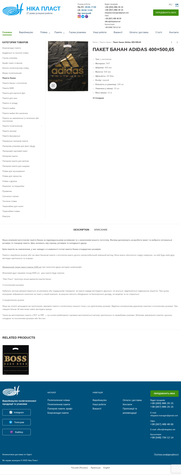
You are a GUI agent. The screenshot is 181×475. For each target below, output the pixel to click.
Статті (159, 32)
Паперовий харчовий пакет (15, 151)
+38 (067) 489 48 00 (113, 18)
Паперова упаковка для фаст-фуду (18, 146)
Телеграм (19, 422)
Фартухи (6, 216)
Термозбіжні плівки (11, 211)
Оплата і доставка (138, 32)
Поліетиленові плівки (59, 400)
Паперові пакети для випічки (15, 161)
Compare (99, 98)
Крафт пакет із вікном (12, 63)
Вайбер (19, 432)
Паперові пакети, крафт (60, 408)
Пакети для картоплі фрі (13, 93)
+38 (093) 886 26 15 (114, 7)
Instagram (19, 412)
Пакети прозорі (9, 131)
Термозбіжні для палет (12, 206)
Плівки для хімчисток (12, 176)
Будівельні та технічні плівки (15, 53)
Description (81, 230)
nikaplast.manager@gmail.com (117, 13)
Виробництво (26, 32)
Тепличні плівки (9, 201)
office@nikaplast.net (112, 22)
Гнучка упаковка (77, 32)
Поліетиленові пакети (59, 404)
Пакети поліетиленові (12, 126)
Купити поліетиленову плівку (15, 68)
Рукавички (7, 191)
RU (170, 4)
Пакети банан (105, 42)
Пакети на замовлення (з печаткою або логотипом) (20, 119)
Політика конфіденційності (166, 454)
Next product (177, 42)
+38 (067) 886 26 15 (114, 10)
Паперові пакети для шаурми (16, 166)
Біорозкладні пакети (11, 48)
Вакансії (118, 32)
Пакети (58, 32)
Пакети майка (8, 108)
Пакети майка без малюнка (15, 113)
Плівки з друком (9, 181)
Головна (7, 32)
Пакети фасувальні (11, 136)
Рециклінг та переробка (13, 186)
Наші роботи (99, 32)
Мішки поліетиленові (11, 73)
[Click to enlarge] (53, 85)
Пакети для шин (9, 98)
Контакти (174, 32)
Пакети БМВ (8, 88)
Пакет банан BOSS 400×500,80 (16, 356)
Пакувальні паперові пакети (15, 141)
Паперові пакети (10, 156)
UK (177, 4)
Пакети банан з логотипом (14, 83)
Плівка (43, 32)
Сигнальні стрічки (10, 196)
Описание (100, 230)
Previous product (171, 42)
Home (95, 42)
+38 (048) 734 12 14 (112, 27)
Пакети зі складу (10, 103)
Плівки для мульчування (13, 171)
